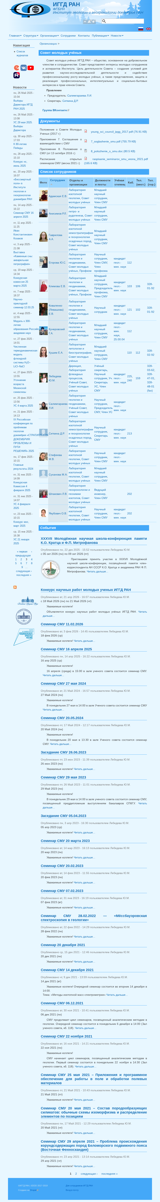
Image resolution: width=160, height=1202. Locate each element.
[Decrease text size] (85, 23)
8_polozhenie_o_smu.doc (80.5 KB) (112, 151)
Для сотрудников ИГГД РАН (79, 1185)
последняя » (109, 1173)
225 (129, 376)
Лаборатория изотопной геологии (77, 194)
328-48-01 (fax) (150, 386)
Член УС (106, 412)
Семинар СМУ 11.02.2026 (62, 624)
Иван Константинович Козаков (22, 234)
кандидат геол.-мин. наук (120, 262)
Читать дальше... (97, 571)
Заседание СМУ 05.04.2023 (63, 816)
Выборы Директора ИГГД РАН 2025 (23, 104)
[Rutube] (16, 77)
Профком (85, 270)
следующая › (89, 1173)
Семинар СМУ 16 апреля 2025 (66, 649)
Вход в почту (72, 1190)
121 (129, 309)
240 (129, 380)
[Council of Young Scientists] (148, 29)
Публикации (99, 36)
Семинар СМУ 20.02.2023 (62, 866)
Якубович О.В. (58, 513)
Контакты (84, 35)
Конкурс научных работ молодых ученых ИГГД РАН (86, 590)
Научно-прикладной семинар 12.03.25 (23, 303)
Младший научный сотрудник (100, 194)
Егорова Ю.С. (57, 262)
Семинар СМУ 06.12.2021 (62, 1003)
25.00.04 (119, 339)
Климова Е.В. (57, 286)
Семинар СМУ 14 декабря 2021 (67, 970)
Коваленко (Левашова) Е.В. (56, 309)
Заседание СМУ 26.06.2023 (63, 752)
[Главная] (30, 16)
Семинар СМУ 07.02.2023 (62, 891)
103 (129, 286)
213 (129, 433)
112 (129, 262)
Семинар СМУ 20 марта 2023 (65, 841)
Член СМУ (101, 202)
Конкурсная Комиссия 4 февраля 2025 (21, 486)
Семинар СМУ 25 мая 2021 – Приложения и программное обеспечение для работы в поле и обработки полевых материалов (94, 1079)
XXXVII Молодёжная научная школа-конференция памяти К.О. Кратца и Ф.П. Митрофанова (94, 541)
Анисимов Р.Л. (58, 213)
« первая (22, 551)
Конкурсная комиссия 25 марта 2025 (20, 282)
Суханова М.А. (58, 474)
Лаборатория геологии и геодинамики (77, 258)
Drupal (34, 1190)
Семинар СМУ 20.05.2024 (62, 718)
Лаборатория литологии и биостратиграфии (80, 348)
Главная (14, 36)
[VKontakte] (23, 70)
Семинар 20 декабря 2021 (63, 945)
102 (138, 309)
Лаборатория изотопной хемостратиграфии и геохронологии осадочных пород (81, 233)
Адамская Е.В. (58, 196)
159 (138, 378)
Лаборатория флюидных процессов (77, 374)
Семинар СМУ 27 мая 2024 (63, 683)
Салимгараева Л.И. (79, 95)
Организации (48, 36)
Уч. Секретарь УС (103, 382)
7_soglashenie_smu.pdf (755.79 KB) (113, 141)
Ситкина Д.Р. (70, 100)
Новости (116, 36)
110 (129, 352)
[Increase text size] (94, 23)
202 (129, 493)
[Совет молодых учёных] (140, 29)
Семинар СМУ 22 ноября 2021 (66, 1036)
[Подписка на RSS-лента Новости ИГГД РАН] (16, 588)
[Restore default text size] (89, 23)
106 (138, 286)
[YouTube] (31, 70)
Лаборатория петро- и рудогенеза (77, 211)
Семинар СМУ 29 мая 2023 (63, 777)
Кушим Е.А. (56, 352)
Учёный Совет (77, 382)
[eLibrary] (16, 70)
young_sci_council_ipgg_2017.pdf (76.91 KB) (118, 131)
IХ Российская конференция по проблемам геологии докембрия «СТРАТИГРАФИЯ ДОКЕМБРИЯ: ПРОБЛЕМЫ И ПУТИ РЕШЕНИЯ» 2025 (30, 435)
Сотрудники (68, 35)
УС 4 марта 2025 (23, 405)
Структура (29, 36)
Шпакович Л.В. (58, 493)
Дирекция (75, 365)
